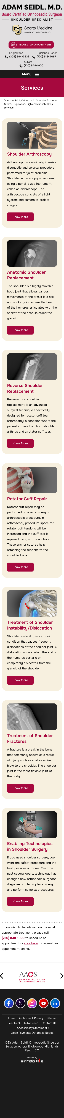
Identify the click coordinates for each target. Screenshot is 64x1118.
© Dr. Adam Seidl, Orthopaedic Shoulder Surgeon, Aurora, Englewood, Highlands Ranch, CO (32, 1046)
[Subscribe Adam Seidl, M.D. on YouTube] (44, 1003)
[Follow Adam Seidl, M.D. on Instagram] (32, 1003)
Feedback (14, 1022)
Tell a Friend (31, 1022)
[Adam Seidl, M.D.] (32, 12)
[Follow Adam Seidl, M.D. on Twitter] (20, 1003)
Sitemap (52, 1018)
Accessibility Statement (32, 1027)
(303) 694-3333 (19, 54)
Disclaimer (24, 1018)
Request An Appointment (34, 44)
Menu (26, 74)
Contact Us (49, 1022)
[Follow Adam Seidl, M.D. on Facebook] (9, 1003)
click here (31, 943)
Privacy (38, 1018)
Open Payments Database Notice (32, 1032)
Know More (20, 217)
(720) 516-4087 (47, 54)
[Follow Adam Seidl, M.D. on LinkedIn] (55, 1003)
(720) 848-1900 (33, 63)
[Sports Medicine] (32, 29)
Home (11, 1018)
